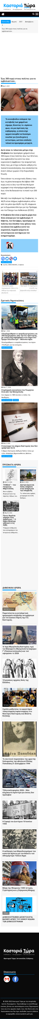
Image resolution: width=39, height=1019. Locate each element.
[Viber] (11, 258)
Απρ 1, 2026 (6, 331)
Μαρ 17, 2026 (7, 387)
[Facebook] (3, 258)
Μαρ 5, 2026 (6, 443)
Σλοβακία (21, 265)
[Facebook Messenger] (15, 258)
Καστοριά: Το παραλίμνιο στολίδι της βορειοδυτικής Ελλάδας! (28, 288)
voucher (5, 265)
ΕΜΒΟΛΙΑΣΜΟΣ (12, 265)
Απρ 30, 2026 (8, 513)
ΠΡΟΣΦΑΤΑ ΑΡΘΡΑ (11, 464)
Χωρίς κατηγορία (6, 262)
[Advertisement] (19, 53)
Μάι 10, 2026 (8, 482)
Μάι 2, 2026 (25, 482)
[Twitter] (7, 258)
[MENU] (36, 14)
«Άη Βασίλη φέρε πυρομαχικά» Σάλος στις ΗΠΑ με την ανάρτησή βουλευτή (10, 289)
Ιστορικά (15, 400)
